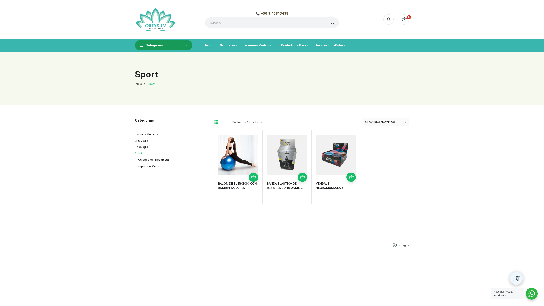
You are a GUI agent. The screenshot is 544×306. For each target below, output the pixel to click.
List (224, 122)
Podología (141, 147)
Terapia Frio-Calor (147, 166)
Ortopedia (141, 140)
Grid (216, 122)
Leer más (253, 177)
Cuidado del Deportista (153, 159)
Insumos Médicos (146, 134)
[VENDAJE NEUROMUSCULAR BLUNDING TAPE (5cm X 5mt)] (336, 155)
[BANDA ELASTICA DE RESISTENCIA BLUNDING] (287, 155)
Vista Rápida (253, 168)
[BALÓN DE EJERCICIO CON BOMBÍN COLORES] (238, 155)
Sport (138, 153)
